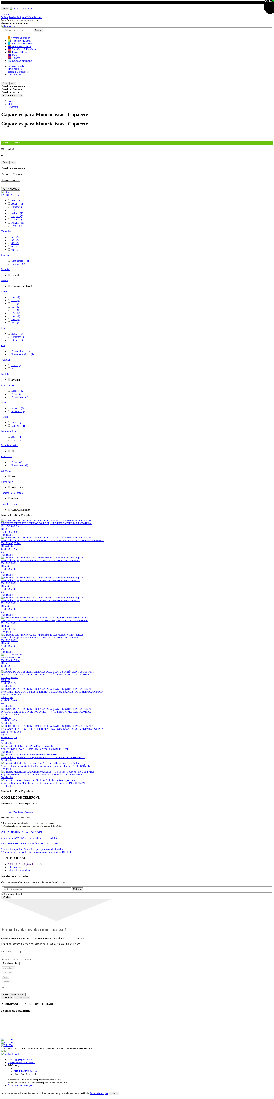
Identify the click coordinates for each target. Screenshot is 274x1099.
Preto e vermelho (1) (22, 354)
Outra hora (7, 998)
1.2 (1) (15, 303)
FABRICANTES (10, 194)
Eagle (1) (17, 333)
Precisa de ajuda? (16, 66)
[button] (137, 1070)
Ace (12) (16, 200)
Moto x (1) (17, 219)
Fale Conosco (14, 74)
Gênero (5, 255)
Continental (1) (19, 206)
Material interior (9, 431)
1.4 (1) (15, 310)
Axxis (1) (17, 203)
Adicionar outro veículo (13, 994)
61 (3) (15, 246)
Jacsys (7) (17, 216)
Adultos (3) (18, 411)
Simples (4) (18, 425)
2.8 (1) (15, 322)
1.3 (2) (15, 306)
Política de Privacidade (19, 870)
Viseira (4, 416)
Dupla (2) (17, 422)
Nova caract (7, 481)
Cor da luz (6, 456)
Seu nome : (11, 951)
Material (5, 269)
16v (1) (16, 365)
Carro (5, 83)
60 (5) (15, 243)
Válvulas (5, 359)
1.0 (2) (15, 297)
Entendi (114, 1093)
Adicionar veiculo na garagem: (16, 959)
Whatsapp (6, 14)
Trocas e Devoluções (18, 71)
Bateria (4, 280)
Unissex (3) (18, 264)
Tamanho (6, 231)
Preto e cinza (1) (20, 351)
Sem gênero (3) (20, 260)
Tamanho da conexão (12, 493)
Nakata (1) (17, 222)
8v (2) (15, 368)
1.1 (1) (15, 300)
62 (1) (15, 249)
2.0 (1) (15, 319)
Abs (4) (16, 436)
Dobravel (6, 470)
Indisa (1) (17, 213)
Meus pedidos (15, 69)
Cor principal (7, 385)
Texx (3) (16, 226)
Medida (5, 374)
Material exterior (9, 445)
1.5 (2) (15, 313)
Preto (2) (16, 394)
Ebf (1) (15, 210)
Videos (4, 17)
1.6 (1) (15, 316)
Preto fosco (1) (19, 465)
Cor (3, 345)
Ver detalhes (7, 534)
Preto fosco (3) (19, 397)
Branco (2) (17, 390)
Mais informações (99, 1093)
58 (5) (15, 240)
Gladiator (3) (18, 337)
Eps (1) (16, 440)
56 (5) (15, 237)
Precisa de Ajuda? (18, 17)
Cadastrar (77, 889)
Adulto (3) (17, 408)
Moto (13, 83)
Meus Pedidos (34, 17)
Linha (4, 328)
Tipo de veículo (9, 504)
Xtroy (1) (17, 340)
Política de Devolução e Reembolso (25, 864)
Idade (4, 402)
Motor (4, 291)
